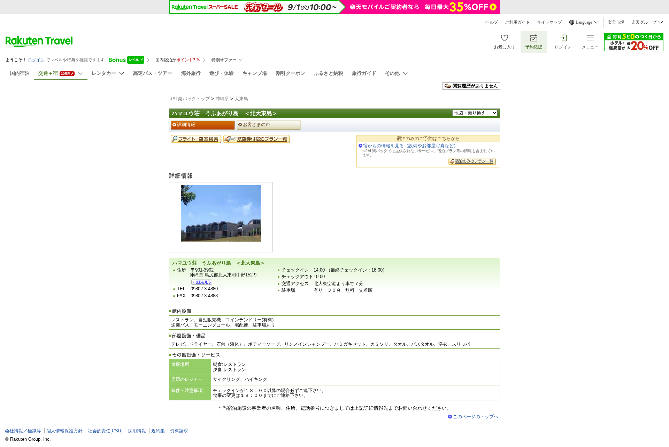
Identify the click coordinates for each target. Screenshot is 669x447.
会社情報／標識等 (23, 430)
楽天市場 (616, 22)
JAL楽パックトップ (190, 98)
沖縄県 (222, 98)
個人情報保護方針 (64, 430)
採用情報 (137, 430)
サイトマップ (549, 22)
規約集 (158, 430)
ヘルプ (491, 22)
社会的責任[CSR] (105, 430)
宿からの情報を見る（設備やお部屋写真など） (410, 145)
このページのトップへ (475, 416)
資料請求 (179, 430)
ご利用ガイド (517, 22)
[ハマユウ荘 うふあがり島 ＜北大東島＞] (201, 282)
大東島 (241, 98)
